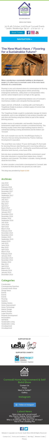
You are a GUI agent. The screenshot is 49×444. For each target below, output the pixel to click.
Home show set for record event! (24, 414)
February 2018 (6, 187)
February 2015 (6, 254)
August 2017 (5, 198)
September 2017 (7, 195)
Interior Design (6, 309)
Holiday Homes (6, 303)
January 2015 (6, 256)
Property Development (9, 316)
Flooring (4, 299)
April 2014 (5, 266)
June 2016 (5, 225)
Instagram (33, 32)
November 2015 (7, 235)
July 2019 (4, 183)
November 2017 (7, 191)
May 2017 (4, 204)
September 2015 (7, 239)
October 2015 (6, 237)
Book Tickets (17, 32)
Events (3, 293)
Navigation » (24, 39)
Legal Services (6, 313)
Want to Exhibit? (24, 390)
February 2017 (6, 210)
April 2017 (5, 206)
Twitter (26, 428)
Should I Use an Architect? (24, 418)
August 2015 (5, 241)
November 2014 (7, 260)
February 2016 (6, 231)
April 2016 (5, 227)
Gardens (4, 301)
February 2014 (6, 270)
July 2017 (4, 200)
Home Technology (7, 307)
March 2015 (5, 252)
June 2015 (5, 245)
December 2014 (7, 258)
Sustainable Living (8, 322)
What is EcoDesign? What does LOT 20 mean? (24, 420)
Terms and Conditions (19, 436)
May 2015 (4, 247)
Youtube (37, 32)
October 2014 (6, 262)
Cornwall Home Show (9, 288)
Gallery (24, 392)
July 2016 (4, 222)
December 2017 (7, 189)
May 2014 (4, 264)
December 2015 (7, 233)
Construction (5, 284)
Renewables (5, 318)
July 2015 (4, 243)
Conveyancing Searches (10, 286)
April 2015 (5, 250)
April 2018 (5, 185)
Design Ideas (6, 291)
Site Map (30, 436)
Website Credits (40, 436)
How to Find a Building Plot (24, 422)
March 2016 (5, 229)
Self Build (4, 320)
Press (24, 388)
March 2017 (5, 208)
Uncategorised (6, 326)
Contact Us (24, 385)
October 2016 (6, 218)
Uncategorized (6, 328)
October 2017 (6, 193)
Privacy (24, 439)
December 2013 (7, 275)
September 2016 (7, 220)
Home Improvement (8, 305)
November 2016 (7, 216)
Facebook (28, 32)
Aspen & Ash (25, 171)
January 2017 (6, 212)
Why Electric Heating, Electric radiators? (24, 416)
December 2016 (7, 214)
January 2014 (6, 272)
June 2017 (5, 202)
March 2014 (5, 268)
